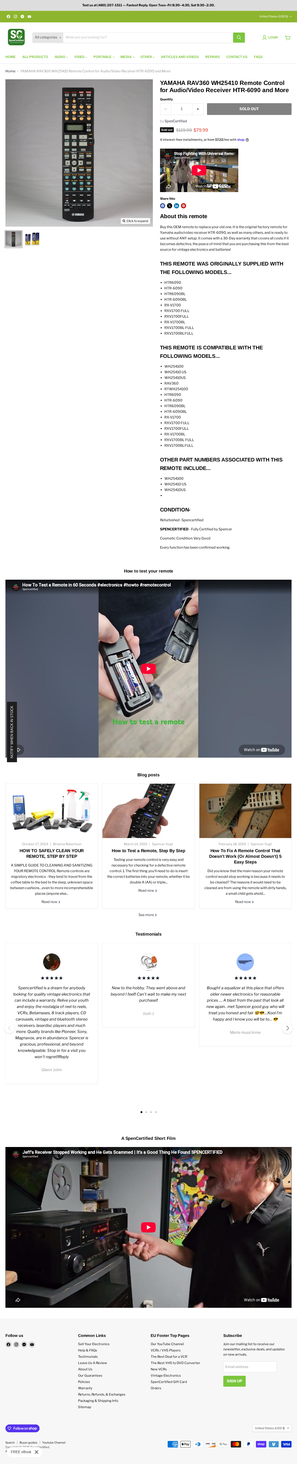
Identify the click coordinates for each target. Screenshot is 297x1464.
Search (10, 1442)
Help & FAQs (87, 1350)
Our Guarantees (90, 1376)
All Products (35, 57)
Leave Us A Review (92, 1363)
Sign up (234, 1381)
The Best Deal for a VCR (169, 1357)
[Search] (239, 38)
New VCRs (159, 1369)
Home (10, 57)
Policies (84, 1382)
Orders (156, 1388)
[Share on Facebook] (162, 205)
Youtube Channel (53, 1442)
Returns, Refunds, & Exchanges (101, 1394)
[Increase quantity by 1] (198, 109)
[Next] (287, 1028)
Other (146, 57)
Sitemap (84, 1407)
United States (273, 16)
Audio (60, 57)
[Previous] (9, 1028)
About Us (85, 1369)
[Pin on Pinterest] (183, 205)
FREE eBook (21, 1452)
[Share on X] (169, 205)
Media (126, 57)
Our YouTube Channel (167, 1344)
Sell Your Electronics (94, 1344)
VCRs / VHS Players (166, 1350)
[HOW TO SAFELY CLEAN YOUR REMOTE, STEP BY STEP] (52, 811)
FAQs (258, 57)
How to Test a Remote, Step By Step (148, 850)
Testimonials (88, 1357)
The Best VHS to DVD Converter (175, 1363)
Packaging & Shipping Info (98, 1401)
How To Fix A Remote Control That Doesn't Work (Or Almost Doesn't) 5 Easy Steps (245, 856)
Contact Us (236, 57)
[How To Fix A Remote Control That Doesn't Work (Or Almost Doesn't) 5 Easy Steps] (245, 811)
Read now (50, 902)
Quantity (166, 99)
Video (79, 57)
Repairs (212, 57)
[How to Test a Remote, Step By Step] (148, 811)
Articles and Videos (180, 57)
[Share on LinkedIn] (176, 205)
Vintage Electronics (166, 1376)
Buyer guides (28, 1442)
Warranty (85, 1388)
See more (146, 915)
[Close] (36, 1452)
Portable (102, 57)
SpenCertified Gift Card (169, 1382)
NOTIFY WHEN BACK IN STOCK (12, 732)
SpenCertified (176, 121)
